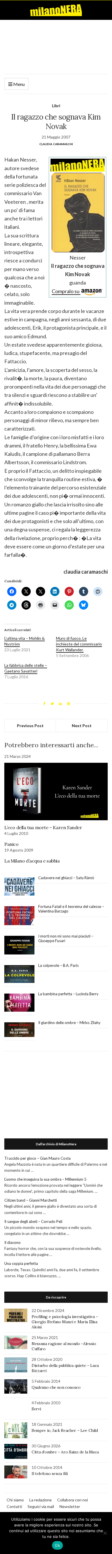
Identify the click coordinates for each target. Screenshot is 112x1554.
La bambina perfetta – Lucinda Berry (68, 994)
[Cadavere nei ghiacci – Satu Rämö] (19, 886)
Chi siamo (15, 1499)
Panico (11, 844)
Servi (36, 1408)
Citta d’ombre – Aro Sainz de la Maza (65, 1452)
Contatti (14, 1506)
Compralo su (66, 291)
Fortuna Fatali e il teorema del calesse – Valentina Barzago (71, 908)
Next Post (82, 725)
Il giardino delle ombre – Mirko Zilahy (69, 1022)
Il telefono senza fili (49, 1473)
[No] (105, 1533)
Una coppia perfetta (21, 1263)
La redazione (40, 1499)
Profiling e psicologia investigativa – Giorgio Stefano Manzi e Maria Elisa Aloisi (65, 1322)
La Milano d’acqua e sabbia (32, 861)
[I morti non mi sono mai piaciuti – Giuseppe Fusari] (19, 945)
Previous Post (30, 725)
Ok (57, 1545)
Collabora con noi (72, 1499)
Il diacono (12, 1242)
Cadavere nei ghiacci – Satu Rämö (66, 877)
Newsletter (69, 1506)
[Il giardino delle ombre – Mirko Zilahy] (19, 1030)
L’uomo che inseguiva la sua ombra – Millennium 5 (45, 1179)
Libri (56, 105)
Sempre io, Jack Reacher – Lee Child (65, 1430)
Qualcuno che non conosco (56, 1387)
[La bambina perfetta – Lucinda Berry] (19, 1002)
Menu (18, 84)
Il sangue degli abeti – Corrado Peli (33, 1221)
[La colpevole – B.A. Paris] (19, 974)
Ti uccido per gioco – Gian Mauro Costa (37, 1158)
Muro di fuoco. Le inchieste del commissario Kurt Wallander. (79, 644)
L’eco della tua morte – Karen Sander (43, 827)
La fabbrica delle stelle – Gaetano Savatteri (25, 668)
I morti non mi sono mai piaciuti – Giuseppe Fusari (65, 938)
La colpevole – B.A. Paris (58, 965)
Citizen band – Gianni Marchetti (30, 1200)
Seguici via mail (41, 1506)
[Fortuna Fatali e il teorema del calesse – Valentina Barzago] (19, 916)
